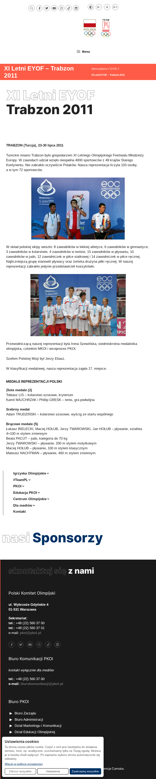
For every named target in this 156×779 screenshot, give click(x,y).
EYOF (113, 68)
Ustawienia (53, 771)
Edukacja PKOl (25, 493)
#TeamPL (20, 480)
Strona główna (99, 68)
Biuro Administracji (29, 720)
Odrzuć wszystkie (20, 771)
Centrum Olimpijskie (30, 499)
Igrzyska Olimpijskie (29, 473)
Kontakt (19, 512)
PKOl (17, 486)
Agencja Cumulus (112, 768)
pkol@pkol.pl (30, 633)
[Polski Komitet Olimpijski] (96, 28)
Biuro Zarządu (25, 713)
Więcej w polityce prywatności (24, 764)
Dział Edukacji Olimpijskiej (35, 732)
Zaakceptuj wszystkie (85, 771)
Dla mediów (22, 505)
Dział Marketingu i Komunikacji (38, 726)
